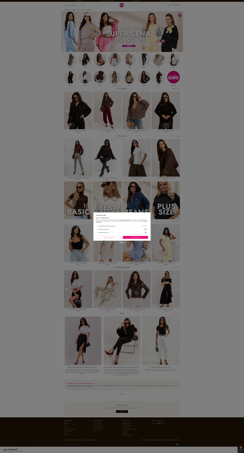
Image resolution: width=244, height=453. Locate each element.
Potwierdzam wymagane (109, 237)
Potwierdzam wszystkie (135, 237)
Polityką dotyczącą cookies (125, 219)
